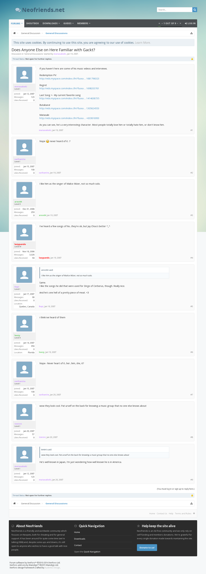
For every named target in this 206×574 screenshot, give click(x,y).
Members (82, 23)
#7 (192, 394)
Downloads (50, 23)
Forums (15, 23)
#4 (192, 258)
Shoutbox (32, 23)
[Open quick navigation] (191, 33)
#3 (192, 215)
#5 (192, 306)
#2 (192, 173)
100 (32, 169)
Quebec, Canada (26, 306)
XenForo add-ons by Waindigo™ (24, 565)
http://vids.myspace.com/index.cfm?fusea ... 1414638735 (69, 98)
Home (152, 513)
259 (32, 212)
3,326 (31, 254)
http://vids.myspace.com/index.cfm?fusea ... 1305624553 (69, 108)
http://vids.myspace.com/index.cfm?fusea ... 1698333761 (69, 88)
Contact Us (162, 513)
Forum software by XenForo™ (35, 562)
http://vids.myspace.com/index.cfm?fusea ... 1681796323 (69, 78)
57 (33, 434)
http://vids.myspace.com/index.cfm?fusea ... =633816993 (69, 118)
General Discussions (33, 54)
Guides (67, 23)
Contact (78, 545)
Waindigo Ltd (52, 565)
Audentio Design (52, 567)
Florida (31, 352)
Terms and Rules (183, 513)
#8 (192, 437)
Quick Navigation (92, 551)
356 (32, 346)
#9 (192, 479)
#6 (192, 352)
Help (171, 513)
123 (32, 97)
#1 (192, 130)
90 (33, 297)
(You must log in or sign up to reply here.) (175, 489)
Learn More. (143, 42)
